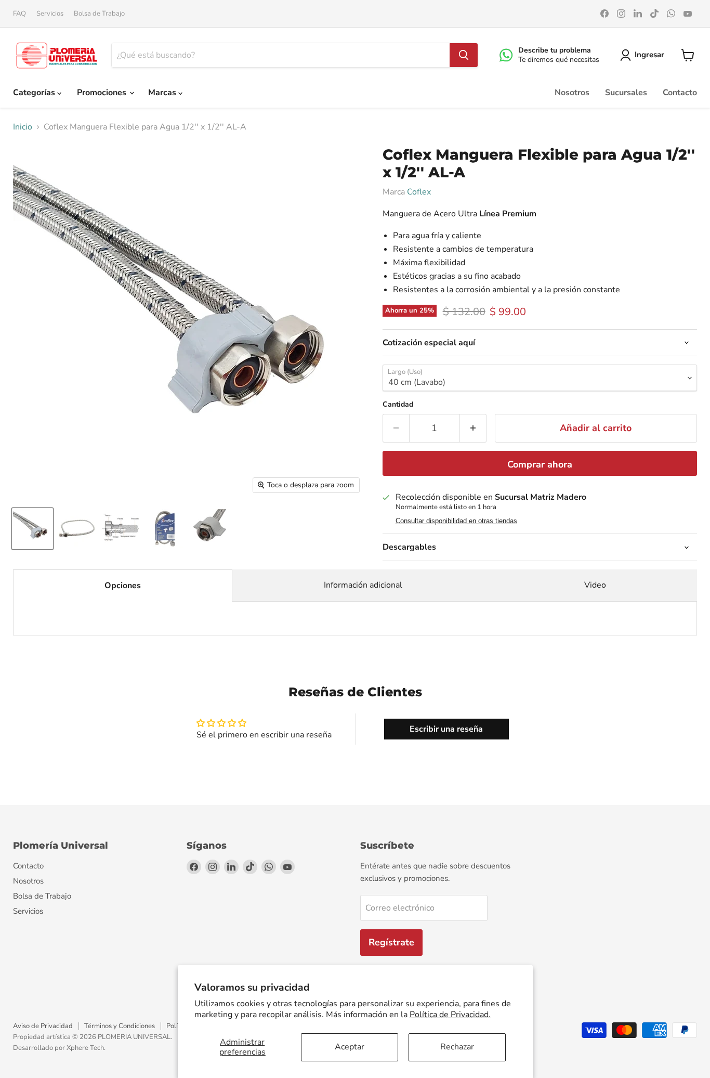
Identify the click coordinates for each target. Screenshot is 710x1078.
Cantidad (398, 404)
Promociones (102, 92)
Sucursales (626, 92)
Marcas (163, 92)
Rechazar (457, 1047)
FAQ (19, 14)
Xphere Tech (85, 1048)
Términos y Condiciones (119, 1026)
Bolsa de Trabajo (99, 14)
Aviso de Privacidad (43, 1026)
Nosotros (572, 92)
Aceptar (349, 1047)
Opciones (122, 585)
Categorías (35, 92)
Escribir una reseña (446, 729)
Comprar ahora (539, 464)
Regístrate (391, 942)
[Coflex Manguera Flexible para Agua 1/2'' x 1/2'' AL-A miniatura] (32, 528)
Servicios (49, 14)
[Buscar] (464, 55)
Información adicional (363, 585)
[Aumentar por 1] (473, 428)
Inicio (22, 127)
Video (595, 585)
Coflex (419, 192)
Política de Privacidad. (450, 1014)
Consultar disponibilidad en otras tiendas (456, 521)
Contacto (680, 92)
